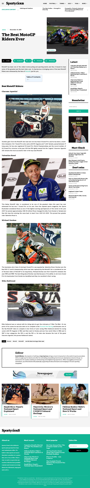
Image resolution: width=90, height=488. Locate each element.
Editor (4, 30)
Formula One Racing (46, 326)
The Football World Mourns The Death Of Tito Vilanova (55, 462)
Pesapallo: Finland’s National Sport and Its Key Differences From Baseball (74, 9)
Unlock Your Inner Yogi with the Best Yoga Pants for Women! (77, 154)
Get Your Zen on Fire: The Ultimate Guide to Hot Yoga (55, 446)
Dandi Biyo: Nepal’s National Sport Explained (78, 89)
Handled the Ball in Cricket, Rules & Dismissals (77, 173)
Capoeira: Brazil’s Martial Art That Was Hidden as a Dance (78, 67)
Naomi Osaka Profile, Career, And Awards (78, 196)
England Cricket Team (76, 191)
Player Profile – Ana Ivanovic (53, 457)
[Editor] (9, 357)
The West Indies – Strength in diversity (51, 9)
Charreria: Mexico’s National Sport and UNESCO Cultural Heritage (76, 82)
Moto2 (9, 341)
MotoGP (28, 71)
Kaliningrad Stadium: (26, 8)
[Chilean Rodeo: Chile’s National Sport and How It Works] (74, 394)
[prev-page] (18, 10)
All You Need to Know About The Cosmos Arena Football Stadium (55, 452)
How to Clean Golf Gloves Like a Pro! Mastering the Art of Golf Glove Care (78, 179)
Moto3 (15, 341)
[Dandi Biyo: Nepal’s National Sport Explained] (15, 394)
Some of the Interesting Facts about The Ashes (78, 186)
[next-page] (87, 10)
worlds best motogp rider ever (34, 341)
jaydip (5, 414)
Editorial (51, 50)
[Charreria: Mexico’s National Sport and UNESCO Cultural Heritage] (45, 394)
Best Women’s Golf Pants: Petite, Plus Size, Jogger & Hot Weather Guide (78, 161)
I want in (78, 111)
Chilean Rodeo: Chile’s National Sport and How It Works (78, 74)
